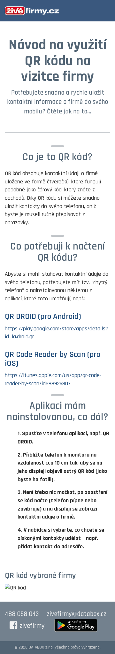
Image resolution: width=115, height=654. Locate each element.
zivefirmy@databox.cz (76, 614)
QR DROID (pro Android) (43, 317)
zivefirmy (32, 626)
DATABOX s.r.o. (41, 647)
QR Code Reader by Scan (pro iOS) (52, 359)
